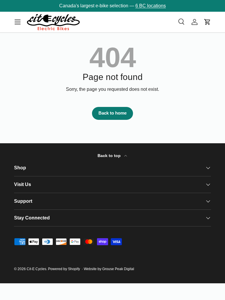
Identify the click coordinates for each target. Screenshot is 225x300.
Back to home (112, 113)
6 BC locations (150, 5)
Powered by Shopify (64, 269)
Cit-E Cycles (36, 269)
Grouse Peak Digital (118, 269)
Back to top (110, 155)
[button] (207, 22)
